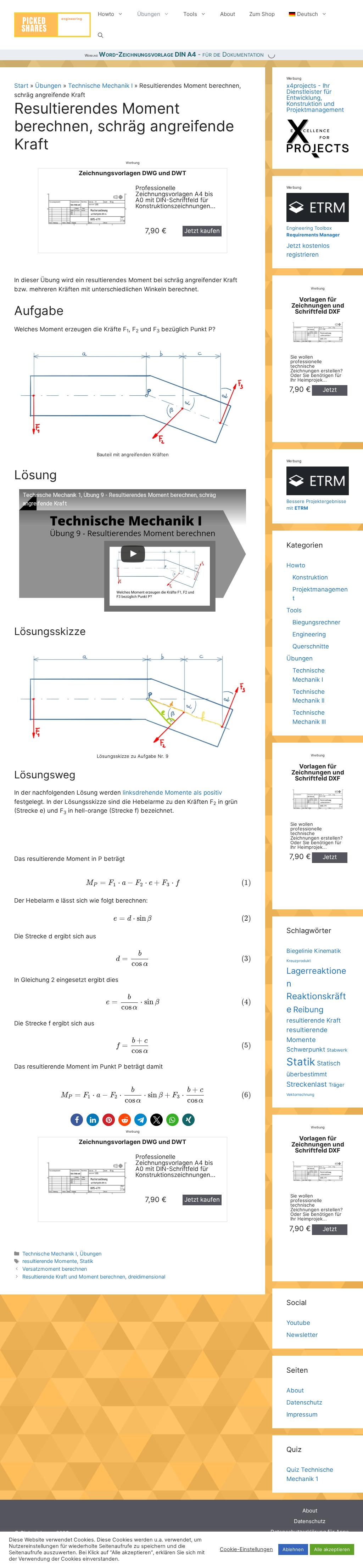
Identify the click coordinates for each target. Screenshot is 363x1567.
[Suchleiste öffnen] (100, 35)
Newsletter (302, 1334)
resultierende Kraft (313, 1020)
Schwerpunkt (305, 1049)
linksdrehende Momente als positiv (172, 792)
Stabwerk (337, 1050)
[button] (77, 1120)
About (227, 14)
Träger (336, 1085)
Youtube (298, 1322)
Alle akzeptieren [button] (332, 1549)
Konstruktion (310, 577)
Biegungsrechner (316, 622)
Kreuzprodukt (298, 961)
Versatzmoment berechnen (54, 1269)
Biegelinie (299, 950)
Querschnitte (310, 646)
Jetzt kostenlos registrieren (313, 241)
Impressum (302, 1414)
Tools (190, 14)
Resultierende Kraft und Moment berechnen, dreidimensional (93, 1277)
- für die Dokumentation (181, 54)
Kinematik (327, 950)
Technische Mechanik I (100, 85)
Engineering (309, 634)
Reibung (308, 1009)
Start (21, 85)
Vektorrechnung (300, 1094)
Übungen (148, 14)
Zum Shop (262, 14)
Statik (86, 1261)
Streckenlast (306, 1084)
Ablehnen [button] (293, 1549)
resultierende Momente (49, 1261)
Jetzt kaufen (202, 230)
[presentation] (132, 883)
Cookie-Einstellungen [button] (246, 1549)
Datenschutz (304, 1402)
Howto (106, 14)
